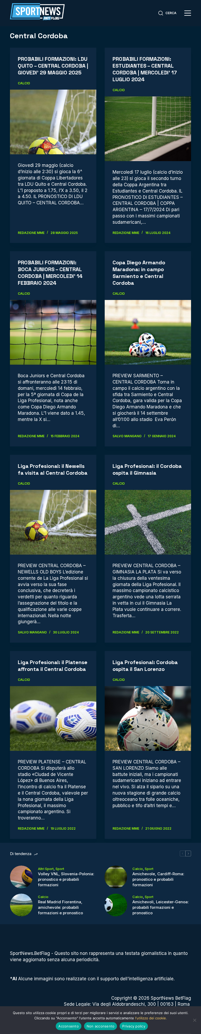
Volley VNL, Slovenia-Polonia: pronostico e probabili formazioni (66, 879)
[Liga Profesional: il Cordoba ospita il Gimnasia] (148, 522)
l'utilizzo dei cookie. (151, 1018)
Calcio (24, 83)
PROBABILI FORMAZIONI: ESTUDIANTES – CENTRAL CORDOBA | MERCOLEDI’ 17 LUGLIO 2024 (145, 69)
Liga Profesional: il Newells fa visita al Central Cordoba (52, 469)
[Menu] (187, 13)
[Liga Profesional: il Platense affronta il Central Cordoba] (53, 718)
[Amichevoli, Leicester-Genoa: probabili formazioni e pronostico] (115, 905)
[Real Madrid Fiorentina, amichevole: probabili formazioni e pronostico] (21, 905)
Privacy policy (133, 1026)
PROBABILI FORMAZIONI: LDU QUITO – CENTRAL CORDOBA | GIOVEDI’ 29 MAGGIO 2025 (53, 66)
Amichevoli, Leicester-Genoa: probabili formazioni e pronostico (160, 907)
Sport (59, 869)
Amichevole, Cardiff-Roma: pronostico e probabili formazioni (158, 879)
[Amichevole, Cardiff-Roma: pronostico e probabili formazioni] (115, 877)
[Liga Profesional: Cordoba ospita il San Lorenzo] (148, 718)
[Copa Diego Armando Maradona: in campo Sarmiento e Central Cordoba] (148, 332)
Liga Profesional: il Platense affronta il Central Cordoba (52, 665)
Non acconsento (101, 1026)
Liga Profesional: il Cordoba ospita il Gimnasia (147, 469)
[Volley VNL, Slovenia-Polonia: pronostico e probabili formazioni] (21, 877)
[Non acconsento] (194, 1020)
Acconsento (68, 1026)
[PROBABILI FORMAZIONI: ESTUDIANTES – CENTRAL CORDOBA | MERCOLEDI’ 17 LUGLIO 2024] (148, 128)
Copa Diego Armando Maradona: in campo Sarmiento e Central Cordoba (139, 272)
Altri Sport (46, 869)
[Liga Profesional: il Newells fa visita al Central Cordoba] (53, 522)
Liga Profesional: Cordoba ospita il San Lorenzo (145, 665)
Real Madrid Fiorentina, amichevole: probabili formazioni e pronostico (60, 907)
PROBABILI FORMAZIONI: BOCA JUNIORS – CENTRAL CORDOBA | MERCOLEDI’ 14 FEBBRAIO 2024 (50, 272)
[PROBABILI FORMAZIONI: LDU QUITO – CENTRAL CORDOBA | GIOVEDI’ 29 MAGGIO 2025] (53, 122)
